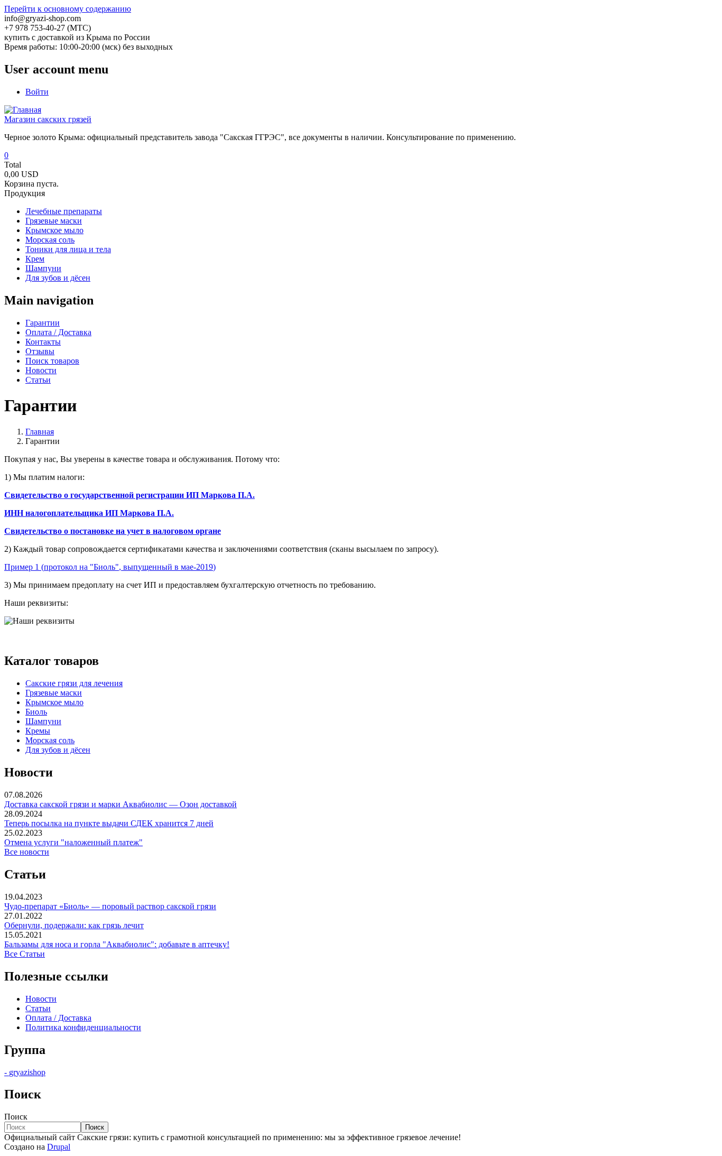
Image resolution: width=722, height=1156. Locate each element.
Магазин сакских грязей (47, 119)
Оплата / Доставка (58, 332)
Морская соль (50, 239)
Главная (39, 431)
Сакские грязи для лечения (74, 683)
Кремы (37, 730)
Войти (37, 91)
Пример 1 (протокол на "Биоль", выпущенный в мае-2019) (110, 566)
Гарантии (42, 322)
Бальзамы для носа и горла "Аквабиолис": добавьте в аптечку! (116, 944)
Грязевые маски (53, 220)
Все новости (26, 851)
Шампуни (43, 268)
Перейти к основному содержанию (67, 8)
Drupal (58, 1146)
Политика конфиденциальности (83, 1027)
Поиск (15, 1116)
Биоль (36, 711)
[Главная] (22, 109)
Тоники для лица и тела (68, 249)
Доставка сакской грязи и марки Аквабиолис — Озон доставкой (120, 804)
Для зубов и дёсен (57, 277)
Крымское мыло (54, 230)
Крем (34, 258)
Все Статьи (24, 953)
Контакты (43, 341)
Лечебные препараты (63, 211)
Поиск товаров (52, 360)
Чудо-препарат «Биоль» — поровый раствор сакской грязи (110, 906)
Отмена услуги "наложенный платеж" (73, 842)
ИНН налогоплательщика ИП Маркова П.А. (89, 512)
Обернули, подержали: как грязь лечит (74, 925)
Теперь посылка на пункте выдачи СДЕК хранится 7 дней (109, 823)
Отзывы (39, 351)
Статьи (38, 379)
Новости (41, 370)
